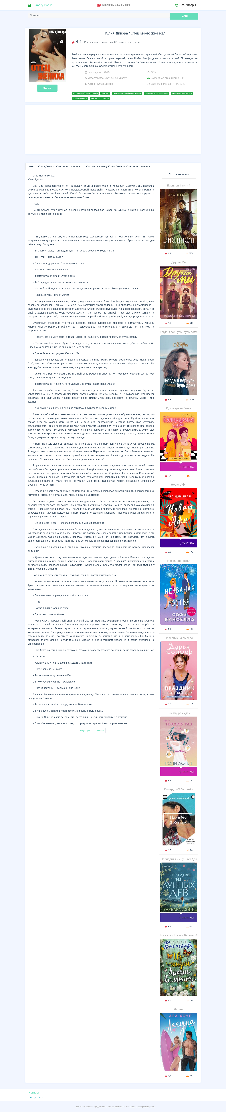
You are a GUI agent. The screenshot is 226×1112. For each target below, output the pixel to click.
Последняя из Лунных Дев (179, 859)
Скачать (47, 88)
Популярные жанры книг (114, 5)
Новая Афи (178, 484)
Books (40, 5)
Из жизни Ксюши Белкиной (178, 935)
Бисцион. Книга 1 (178, 185)
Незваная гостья (178, 560)
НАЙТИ (184, 16)
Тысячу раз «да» (178, 713)
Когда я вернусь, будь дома (179, 332)
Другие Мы (178, 262)
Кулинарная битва (178, 408)
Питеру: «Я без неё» (178, 789)
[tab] (54, 166)
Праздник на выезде (179, 638)
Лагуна (179, 1009)
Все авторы (185, 5)
